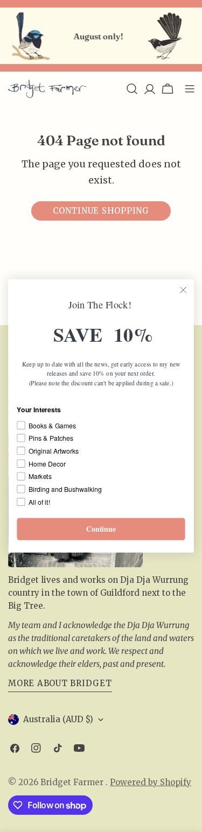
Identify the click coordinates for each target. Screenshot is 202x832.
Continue (100, 529)
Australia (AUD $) (58, 719)
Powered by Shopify (150, 782)
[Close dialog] (183, 290)
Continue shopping (101, 211)
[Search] (132, 89)
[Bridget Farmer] (29, 36)
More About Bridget (60, 683)
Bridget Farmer (73, 782)
